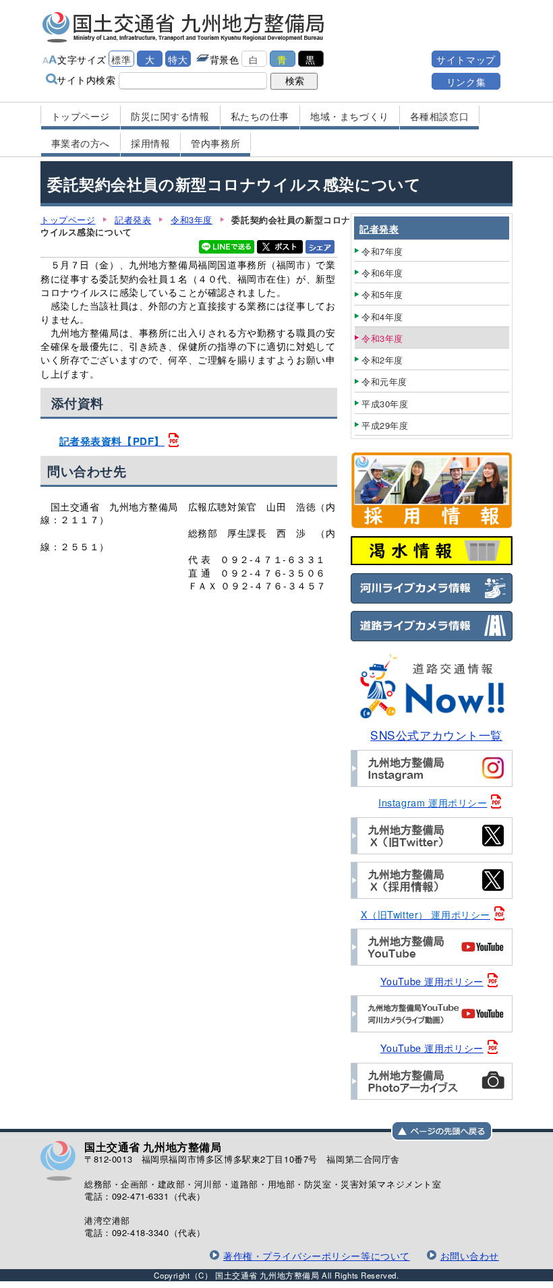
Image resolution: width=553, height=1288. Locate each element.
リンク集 (466, 81)
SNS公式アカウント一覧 (436, 734)
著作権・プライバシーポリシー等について (316, 1255)
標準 (121, 59)
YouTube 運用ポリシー (432, 981)
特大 (177, 59)
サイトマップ (465, 59)
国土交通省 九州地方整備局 (183, 27)
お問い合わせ (469, 1255)
